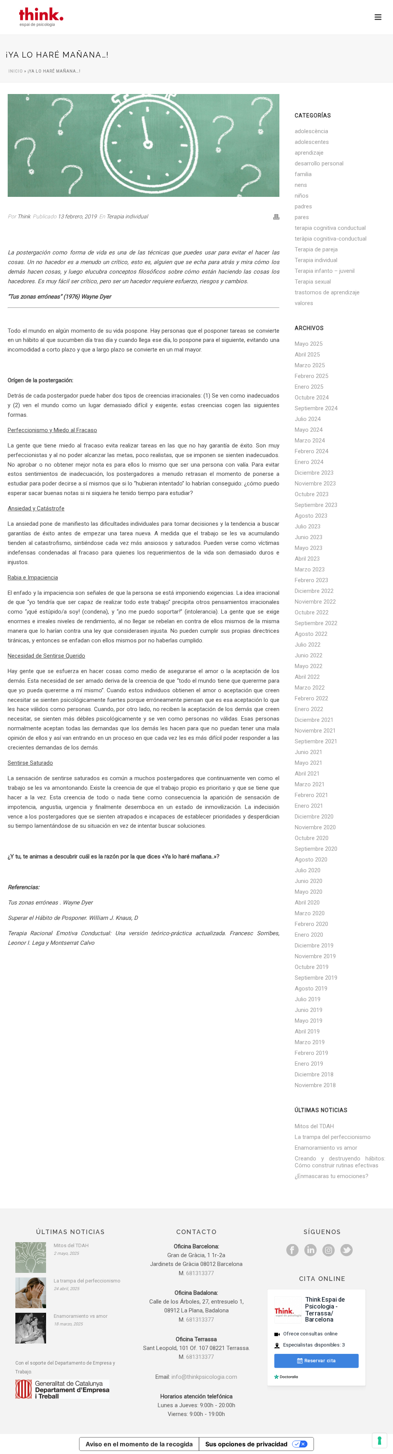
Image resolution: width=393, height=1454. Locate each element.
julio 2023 (307, 526)
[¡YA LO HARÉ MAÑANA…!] (143, 145)
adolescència (311, 131)
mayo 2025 (308, 343)
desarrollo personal (319, 163)
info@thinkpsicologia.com (204, 1376)
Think (23, 216)
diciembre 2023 (314, 472)
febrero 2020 (311, 924)
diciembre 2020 (314, 816)
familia (303, 174)
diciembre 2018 (314, 1074)
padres (303, 206)
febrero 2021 (311, 795)
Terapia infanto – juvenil (325, 270)
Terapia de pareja (316, 249)
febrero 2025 (311, 376)
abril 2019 (307, 1031)
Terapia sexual (313, 281)
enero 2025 (309, 386)
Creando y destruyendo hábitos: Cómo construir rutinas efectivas (340, 1162)
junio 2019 (308, 1010)
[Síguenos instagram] (328, 1250)
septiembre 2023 (316, 505)
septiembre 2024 (316, 408)
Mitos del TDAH (314, 1126)
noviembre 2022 (315, 601)
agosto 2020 (311, 859)
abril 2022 (307, 676)
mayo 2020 (308, 891)
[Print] (276, 216)
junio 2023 (308, 537)
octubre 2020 (312, 838)
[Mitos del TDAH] (30, 1257)
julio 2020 (307, 870)
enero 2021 (309, 805)
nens (301, 185)
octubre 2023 (312, 494)
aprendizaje (309, 152)
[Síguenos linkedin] (310, 1250)
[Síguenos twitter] (346, 1250)
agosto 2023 (311, 515)
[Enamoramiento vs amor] (30, 1328)
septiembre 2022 (316, 623)
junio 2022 (308, 655)
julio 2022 (307, 644)
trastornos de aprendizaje (327, 292)
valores (304, 303)
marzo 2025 (310, 365)
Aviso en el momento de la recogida (139, 1444)
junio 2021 (308, 752)
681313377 (200, 1273)
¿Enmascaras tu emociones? (331, 1176)
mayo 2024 (308, 429)
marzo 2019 (310, 1042)
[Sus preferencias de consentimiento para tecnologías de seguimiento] (379, 1440)
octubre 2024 (312, 397)
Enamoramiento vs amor (326, 1147)
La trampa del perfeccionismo (333, 1137)
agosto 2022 (311, 633)
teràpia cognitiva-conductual (331, 238)
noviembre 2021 (315, 730)
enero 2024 (309, 462)
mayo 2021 (308, 762)
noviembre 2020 (315, 827)
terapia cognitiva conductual (330, 227)
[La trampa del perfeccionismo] (30, 1292)
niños (302, 195)
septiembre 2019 (316, 977)
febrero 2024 (311, 451)
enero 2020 (309, 934)
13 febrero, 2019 (77, 216)
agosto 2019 (311, 988)
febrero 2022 (311, 698)
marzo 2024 (310, 440)
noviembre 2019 (315, 956)
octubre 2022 (312, 612)
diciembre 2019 (314, 945)
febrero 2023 (311, 580)
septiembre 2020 (316, 848)
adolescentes (312, 142)
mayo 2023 (308, 548)
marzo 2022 (310, 687)
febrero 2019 (311, 1053)
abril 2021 (307, 773)
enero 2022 (309, 709)
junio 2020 (308, 881)
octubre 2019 (312, 967)
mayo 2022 (308, 666)
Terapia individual (127, 216)
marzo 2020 (310, 913)
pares (302, 217)
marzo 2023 (310, 569)
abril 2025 (307, 354)
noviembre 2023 (315, 483)
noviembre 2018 (315, 1085)
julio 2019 (307, 999)
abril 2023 (307, 558)
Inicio (15, 71)
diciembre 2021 (314, 719)
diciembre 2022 (314, 591)
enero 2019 (309, 1063)
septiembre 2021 (316, 741)
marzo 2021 (310, 784)
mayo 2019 (308, 1020)
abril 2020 (307, 902)
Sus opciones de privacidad (246, 1444)
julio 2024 (307, 419)
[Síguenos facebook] (292, 1250)
